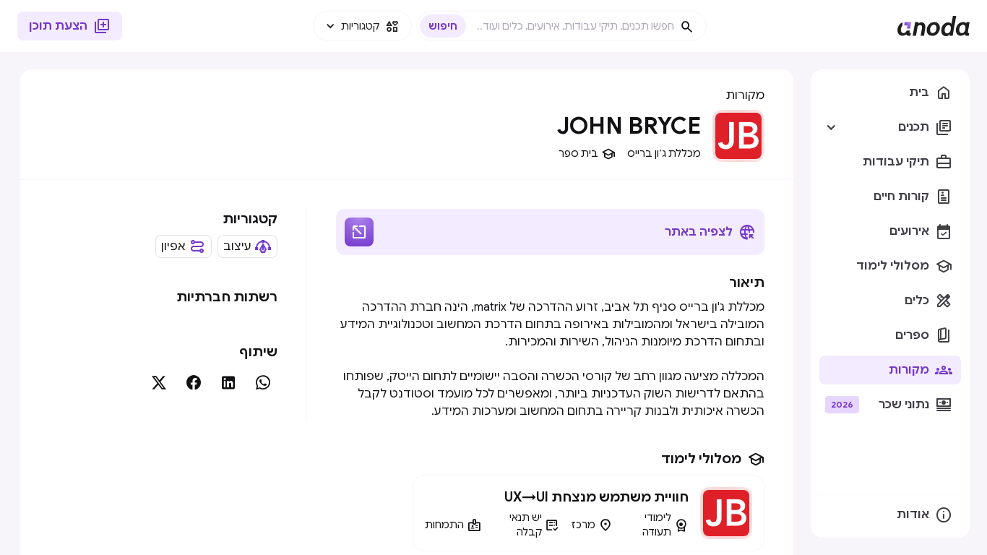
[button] (362, 26)
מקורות (744, 95)
